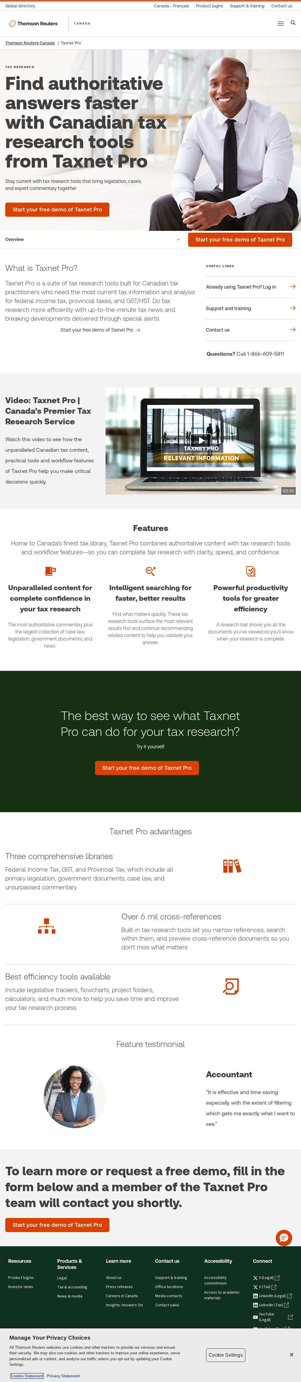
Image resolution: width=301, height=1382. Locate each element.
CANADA (82, 23)
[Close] (291, 1354)
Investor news (20, 1287)
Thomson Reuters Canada (30, 43)
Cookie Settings (226, 1355)
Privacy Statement (62, 1376)
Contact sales (167, 1305)
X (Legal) (266, 1277)
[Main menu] (280, 23)
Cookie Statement (27, 1376)
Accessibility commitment (215, 1280)
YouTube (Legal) (266, 1317)
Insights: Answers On (124, 1305)
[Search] (293, 23)
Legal (62, 1278)
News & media (69, 1296)
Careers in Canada (122, 1296)
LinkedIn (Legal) (272, 1296)
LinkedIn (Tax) (271, 1305)
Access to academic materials (222, 1295)
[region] (150, 1355)
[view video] (201, 441)
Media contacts (168, 1296)
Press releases (119, 1287)
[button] (284, 1238)
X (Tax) (264, 1287)
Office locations (169, 1287)
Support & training (171, 1277)
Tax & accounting (72, 1287)
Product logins (21, 1277)
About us (114, 1277)
